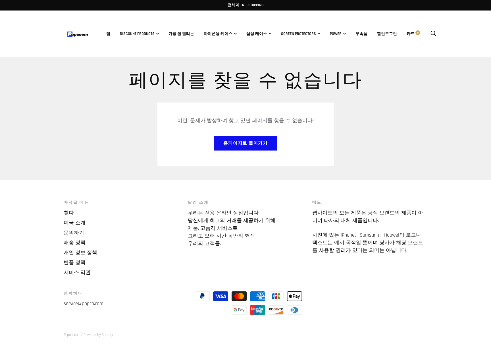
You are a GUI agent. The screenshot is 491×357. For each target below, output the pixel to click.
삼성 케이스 (256, 33)
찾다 (69, 213)
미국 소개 (75, 223)
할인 (381, 33)
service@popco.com (83, 303)
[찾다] (433, 33)
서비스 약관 (77, 272)
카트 (413, 33)
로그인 (391, 33)
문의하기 (74, 232)
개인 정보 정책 (80, 252)
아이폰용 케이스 (218, 33)
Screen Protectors (298, 33)
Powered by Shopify (98, 335)
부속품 (361, 33)
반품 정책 (75, 262)
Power (336, 33)
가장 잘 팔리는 (181, 33)
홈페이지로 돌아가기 (245, 143)
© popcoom (72, 335)
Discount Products (137, 33)
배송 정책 (75, 242)
